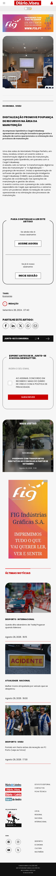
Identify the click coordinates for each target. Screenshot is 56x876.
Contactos (40, 788)
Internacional (25, 619)
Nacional (24, 680)
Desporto (10, 619)
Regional (38, 815)
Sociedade (28, 455)
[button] (5, 423)
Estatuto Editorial (42, 784)
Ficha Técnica (40, 792)
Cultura (38, 848)
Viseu (18, 106)
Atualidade (11, 680)
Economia (8, 106)
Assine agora (28, 243)
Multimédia (39, 852)
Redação (13, 303)
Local (37, 811)
